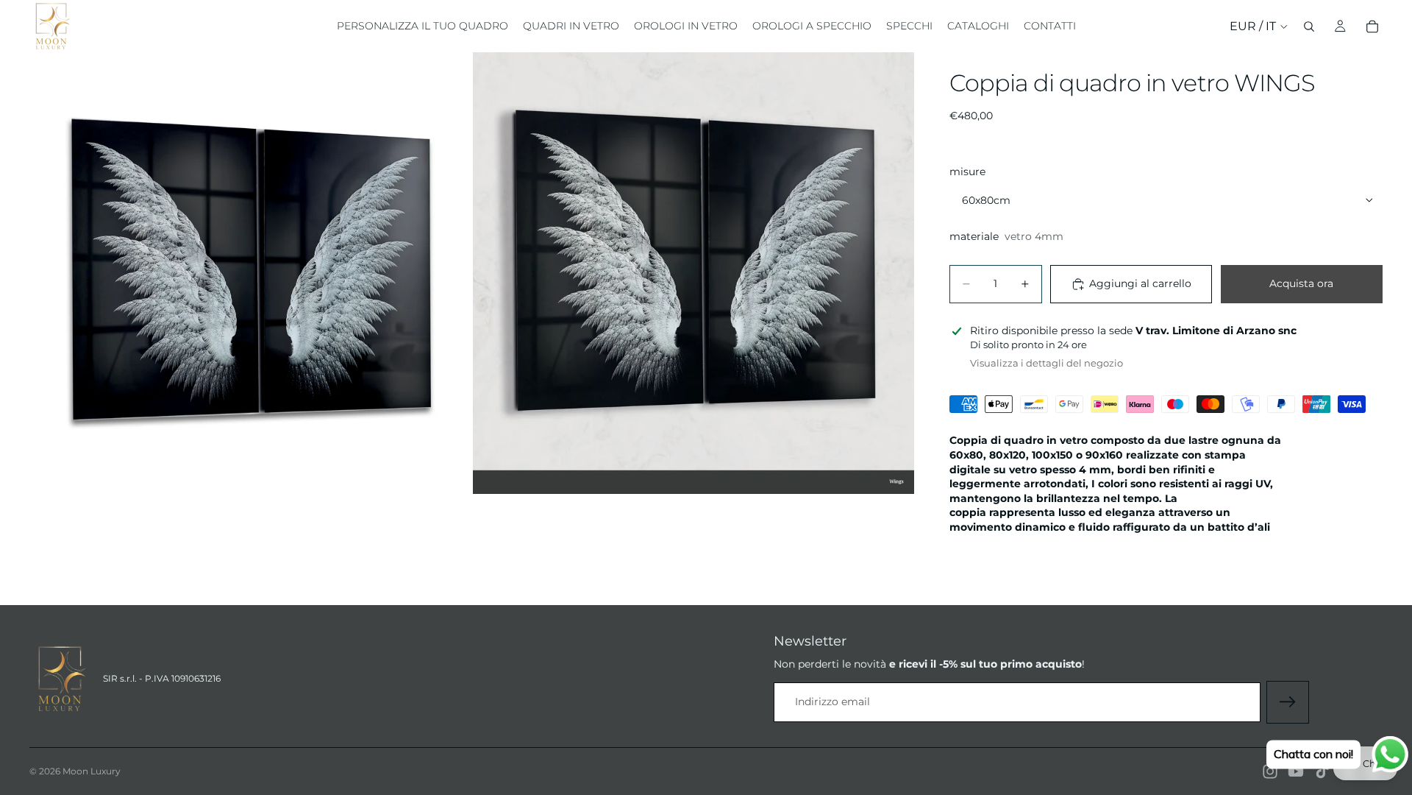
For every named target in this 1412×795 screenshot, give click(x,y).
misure (967, 171)
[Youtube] (1296, 771)
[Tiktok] (1322, 771)
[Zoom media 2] (693, 273)
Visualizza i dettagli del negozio (1046, 363)
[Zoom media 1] (250, 273)
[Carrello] (1372, 26)
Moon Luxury (92, 771)
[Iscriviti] (1287, 702)
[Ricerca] (1309, 26)
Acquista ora (1301, 283)
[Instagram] (1270, 771)
